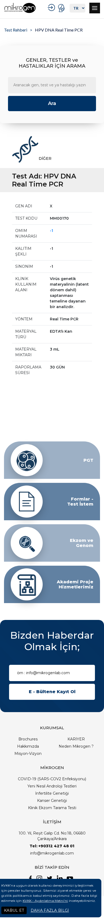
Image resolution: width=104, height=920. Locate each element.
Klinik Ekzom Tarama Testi (52, 807)
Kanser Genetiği (52, 800)
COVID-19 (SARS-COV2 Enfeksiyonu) (52, 779)
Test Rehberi (15, 29)
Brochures (28, 739)
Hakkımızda (28, 746)
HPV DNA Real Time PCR (59, 29)
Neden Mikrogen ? (76, 746)
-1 (51, 230)
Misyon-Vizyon (28, 753)
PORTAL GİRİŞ (62, 8)
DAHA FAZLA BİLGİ (50, 910)
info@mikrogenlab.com (52, 853)
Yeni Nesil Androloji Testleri (52, 786)
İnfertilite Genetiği (52, 793)
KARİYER (76, 739)
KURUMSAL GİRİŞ (52, 7)
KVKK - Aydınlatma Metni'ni (45, 901)
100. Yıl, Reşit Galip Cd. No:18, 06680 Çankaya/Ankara (52, 836)
